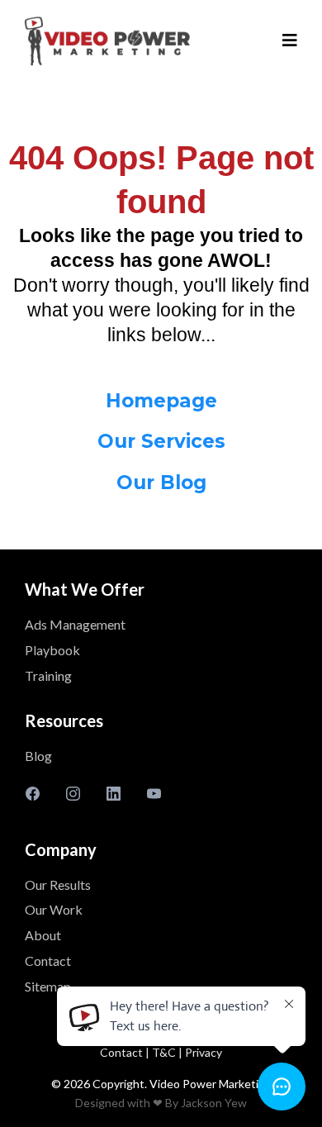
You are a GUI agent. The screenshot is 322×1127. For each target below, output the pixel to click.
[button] (289, 41)
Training (48, 675)
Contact (48, 960)
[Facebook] (32, 793)
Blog (38, 755)
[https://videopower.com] (107, 41)
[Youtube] (154, 793)
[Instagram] (73, 793)
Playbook (52, 650)
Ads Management (75, 624)
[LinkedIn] (113, 793)
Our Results (58, 884)
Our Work (54, 909)
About (43, 935)
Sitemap (48, 986)
